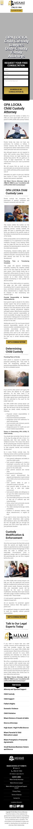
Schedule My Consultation (15, 91)
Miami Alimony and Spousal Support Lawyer (16, 787)
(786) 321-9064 (16, 7)
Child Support (9, 699)
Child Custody (9, 694)
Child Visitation (10, 713)
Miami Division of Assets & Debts (16, 718)
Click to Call (17, 10)
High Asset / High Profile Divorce (16, 728)
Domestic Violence (11, 709)
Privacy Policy (16, 791)
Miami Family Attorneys (16, 779)
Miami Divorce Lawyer (16, 783)
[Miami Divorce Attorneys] (16, 758)
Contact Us (16, 798)
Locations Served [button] (16, 802)
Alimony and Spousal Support (15, 689)
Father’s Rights (9, 704)
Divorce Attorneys (11, 723)
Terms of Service (16, 794)
